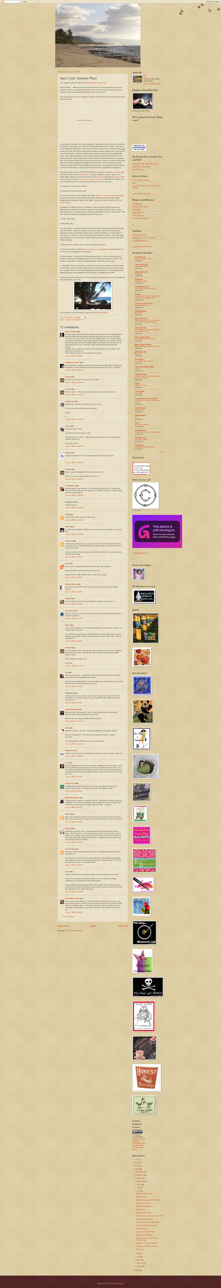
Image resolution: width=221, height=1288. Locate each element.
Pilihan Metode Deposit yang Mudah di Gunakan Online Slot (147, 330)
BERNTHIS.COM (140, 352)
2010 (136, 1166)
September (140, 1181)
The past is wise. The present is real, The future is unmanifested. (147, 377)
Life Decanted (139, 391)
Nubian (137, 384)
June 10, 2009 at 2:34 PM (73, 577)
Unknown (68, 541)
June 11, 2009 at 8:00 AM (73, 703)
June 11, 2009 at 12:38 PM (74, 756)
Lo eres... (138, 369)
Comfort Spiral (140, 257)
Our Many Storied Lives (140, 241)
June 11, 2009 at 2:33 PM (73, 777)
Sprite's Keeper (70, 331)
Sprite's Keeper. (103, 312)
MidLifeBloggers (141, 311)
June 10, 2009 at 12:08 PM (74, 495)
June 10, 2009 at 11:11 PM (74, 666)
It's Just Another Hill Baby (141, 180)
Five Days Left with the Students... (147, 1246)
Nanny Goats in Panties (143, 344)
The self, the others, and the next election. (148, 432)
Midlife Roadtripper (72, 798)
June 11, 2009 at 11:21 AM (74, 744)
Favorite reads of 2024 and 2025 (145, 288)
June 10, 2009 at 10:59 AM (74, 479)
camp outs (117, 172)
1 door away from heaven (144, 303)
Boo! (133, 183)
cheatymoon (69, 401)
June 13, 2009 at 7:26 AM (73, 842)
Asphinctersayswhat (139, 235)
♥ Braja (67, 453)
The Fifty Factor (140, 438)
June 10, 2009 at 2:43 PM (73, 604)
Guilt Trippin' (136, 210)
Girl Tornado (69, 849)
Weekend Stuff (141, 1197)
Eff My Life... (140, 1249)
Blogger (120, 1283)
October (139, 1178)
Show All (161, 451)
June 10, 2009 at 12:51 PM (74, 534)
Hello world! (138, 313)
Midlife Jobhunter (141, 318)
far (135, 417)
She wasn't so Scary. (141, 281)
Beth (66, 563)
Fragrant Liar (69, 783)
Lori (66, 763)
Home (93, 926)
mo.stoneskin (70, 486)
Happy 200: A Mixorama (144, 1235)
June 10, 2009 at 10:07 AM (74, 395)
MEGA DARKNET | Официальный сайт (147, 346)
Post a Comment (68, 916)
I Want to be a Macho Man (141, 167)
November (140, 1175)
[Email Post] (85, 317)
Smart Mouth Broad (72, 898)
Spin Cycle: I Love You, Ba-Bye (146, 1243)
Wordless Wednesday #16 (144, 1219)
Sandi (67, 514)
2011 (136, 1163)
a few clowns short (141, 264)
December (140, 1172)
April (138, 1257)
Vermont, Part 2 (139, 409)
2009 (136, 1169)
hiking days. (84, 174)
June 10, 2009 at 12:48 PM (74, 520)
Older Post (123, 926)
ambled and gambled (141, 266)
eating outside (119, 177)
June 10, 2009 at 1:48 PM (73, 557)
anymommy (69, 611)
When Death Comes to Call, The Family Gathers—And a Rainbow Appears (147, 321)
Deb (66, 672)
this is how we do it (77, 320)
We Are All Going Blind (142, 424)
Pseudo (68, 377)
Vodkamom (139, 279)
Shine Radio (139, 274)
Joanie (67, 426)
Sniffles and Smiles (72, 362)
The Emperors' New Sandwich (144, 361)
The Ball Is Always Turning (143, 259)
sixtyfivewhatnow (141, 430)
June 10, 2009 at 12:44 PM (74, 508)
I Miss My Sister (137, 215)
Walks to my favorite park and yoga (109, 195)
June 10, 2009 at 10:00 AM (74, 370)
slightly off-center (141, 374)
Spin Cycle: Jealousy (143, 1203)
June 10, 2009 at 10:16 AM (74, 419)
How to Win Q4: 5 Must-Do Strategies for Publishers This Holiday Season (147, 297)
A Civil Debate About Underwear (145, 447)
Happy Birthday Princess (144, 1193)
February (140, 1263)
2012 (136, 1159)
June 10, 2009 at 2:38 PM (73, 592)
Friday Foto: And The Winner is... (147, 1225)
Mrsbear (68, 828)
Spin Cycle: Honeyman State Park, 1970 (149, 1216)
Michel (67, 526)
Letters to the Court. (141, 385)
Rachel (67, 814)
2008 (136, 1270)
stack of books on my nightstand (96, 249)
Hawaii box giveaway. (96, 83)
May (138, 1253)
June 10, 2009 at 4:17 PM (73, 618)
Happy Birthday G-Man (143, 1213)
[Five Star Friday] (157, 547)
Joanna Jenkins (70, 584)
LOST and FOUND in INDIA (144, 367)
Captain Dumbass (71, 709)
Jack (66, 728)
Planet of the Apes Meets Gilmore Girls (145, 164)
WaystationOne (140, 415)
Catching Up (139, 393)
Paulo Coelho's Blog (142, 337)
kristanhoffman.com (142, 287)
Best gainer (138, 354)
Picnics (101, 177)
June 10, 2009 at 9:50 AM (73, 356)
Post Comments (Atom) (75, 930)
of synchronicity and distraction (146, 398)
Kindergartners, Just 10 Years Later (144, 238)
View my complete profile (152, 84)
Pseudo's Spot (77, 10)
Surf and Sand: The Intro (140, 207)
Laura (67, 871)
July (138, 1188)
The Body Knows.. (142, 1228)
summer (68, 320)
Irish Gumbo (139, 359)
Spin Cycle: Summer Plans (145, 1232)
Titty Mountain (137, 204)
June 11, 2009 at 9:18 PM (73, 807)
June (138, 1191)
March (139, 1260)
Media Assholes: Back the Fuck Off (148, 1200)
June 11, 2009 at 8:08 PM (73, 791)
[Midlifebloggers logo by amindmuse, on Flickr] (139, 553)
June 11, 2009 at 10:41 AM (74, 721)
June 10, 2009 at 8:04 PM (73, 641)
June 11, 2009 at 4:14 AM (73, 686)
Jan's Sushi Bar (140, 328)
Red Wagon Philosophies (140, 218)
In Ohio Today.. (141, 1209)
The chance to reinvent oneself (89, 179)
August (139, 1184)
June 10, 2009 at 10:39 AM (74, 446)
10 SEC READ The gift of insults (145, 339)
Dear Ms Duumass (138, 169)
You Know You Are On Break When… (148, 1222)
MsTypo (68, 598)
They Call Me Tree (138, 212)
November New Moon (141, 305)
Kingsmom (69, 750)
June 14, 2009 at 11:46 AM (74, 892)
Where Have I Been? (141, 439)
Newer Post (63, 926)
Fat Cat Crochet (140, 408)
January (139, 1266)
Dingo (67, 625)
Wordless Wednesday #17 (144, 1206)
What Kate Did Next (141, 272)
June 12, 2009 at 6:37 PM (73, 822)
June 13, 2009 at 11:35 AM (74, 865)
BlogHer (138, 294)
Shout (137, 423)
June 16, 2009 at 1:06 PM (73, 912)
